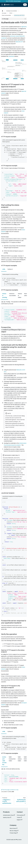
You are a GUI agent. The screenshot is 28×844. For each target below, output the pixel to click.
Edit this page (6, 789)
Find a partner (20, 815)
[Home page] (2, 11)
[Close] (27, 1)
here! (19, 1)
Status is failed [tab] (20, 295)
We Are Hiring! (13, 830)
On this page (5, 18)
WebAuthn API (19, 41)
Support (19, 819)
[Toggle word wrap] (22, 145)
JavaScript (11, 56)
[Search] (25, 4)
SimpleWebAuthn (11, 482)
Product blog (13, 833)
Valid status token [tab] (20, 758)
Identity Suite (6, 817)
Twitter (18, 817)
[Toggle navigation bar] (2, 5)
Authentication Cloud (8, 815)
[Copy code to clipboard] (25, 145)
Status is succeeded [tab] (12, 294)
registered (23, 26)
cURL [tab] (3, 269)
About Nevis (13, 828)
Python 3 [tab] (10, 269)
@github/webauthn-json (9, 484)
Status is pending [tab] (4, 295)
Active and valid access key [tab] (4, 760)
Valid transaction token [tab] (12, 758)
